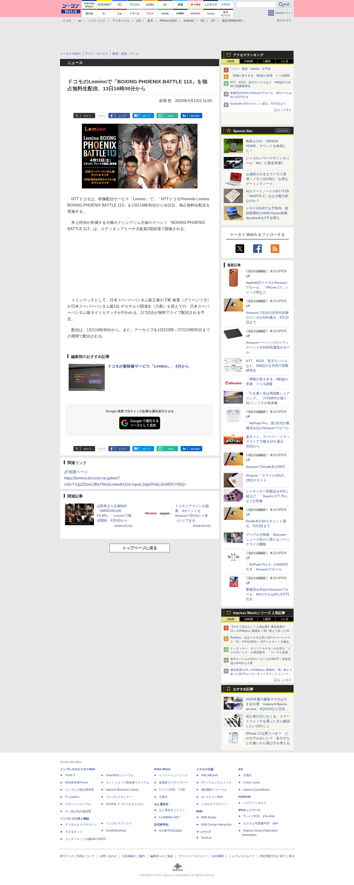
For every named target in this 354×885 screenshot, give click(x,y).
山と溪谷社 (161, 804)
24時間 (248, 61)
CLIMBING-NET (169, 817)
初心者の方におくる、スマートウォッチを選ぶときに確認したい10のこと (268, 721)
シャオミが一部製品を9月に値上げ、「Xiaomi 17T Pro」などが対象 (268, 496)
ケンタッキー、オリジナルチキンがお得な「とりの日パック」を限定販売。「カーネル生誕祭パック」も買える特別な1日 (260, 652)
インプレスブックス (119, 823)
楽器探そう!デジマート (174, 782)
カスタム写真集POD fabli (260, 823)
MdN (199, 811)
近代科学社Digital (170, 830)
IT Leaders (72, 797)
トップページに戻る (139, 548)
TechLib (206, 838)
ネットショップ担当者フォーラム (127, 782)
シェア (122, 115)
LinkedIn (195, 115)
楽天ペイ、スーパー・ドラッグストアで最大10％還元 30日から (268, 441)
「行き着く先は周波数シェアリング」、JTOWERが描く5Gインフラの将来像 (268, 398)
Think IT (70, 775)
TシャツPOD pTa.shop (259, 816)
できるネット (73, 831)
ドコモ (67, 20)
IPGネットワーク (249, 810)
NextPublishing (116, 830)
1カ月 (284, 61)
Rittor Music (162, 769)
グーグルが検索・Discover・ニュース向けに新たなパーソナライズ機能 (268, 539)
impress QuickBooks (256, 789)
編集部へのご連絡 (161, 856)
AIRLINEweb (209, 775)
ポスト (88, 115)
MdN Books (208, 817)
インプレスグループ (242, 856)
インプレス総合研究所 (79, 789)
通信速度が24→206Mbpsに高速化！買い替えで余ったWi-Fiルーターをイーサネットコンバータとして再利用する (261, 674)
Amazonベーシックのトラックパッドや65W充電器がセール (268, 347)
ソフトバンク (96, 20)
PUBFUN (244, 797)
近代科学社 (161, 824)
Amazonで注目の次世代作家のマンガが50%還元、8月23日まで (267, 317)
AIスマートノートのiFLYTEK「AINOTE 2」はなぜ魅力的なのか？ (267, 196)
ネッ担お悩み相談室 (78, 811)
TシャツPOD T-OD (172, 789)
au (79, 20)
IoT (213, 20)
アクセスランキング (248, 55)
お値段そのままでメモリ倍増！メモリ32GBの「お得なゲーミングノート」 (267, 179)
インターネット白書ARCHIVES (85, 839)
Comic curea (251, 782)
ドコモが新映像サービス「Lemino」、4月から (148, 366)
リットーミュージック (173, 775)
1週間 (266, 61)
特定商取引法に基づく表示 (277, 856)
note (170, 115)
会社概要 (218, 856)
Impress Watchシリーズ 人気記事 (259, 613)
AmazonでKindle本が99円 (265, 467)
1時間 (230, 61)
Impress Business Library (122, 789)
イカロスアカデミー (214, 804)
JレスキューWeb (212, 797)
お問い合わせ (108, 856)
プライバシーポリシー (192, 856)
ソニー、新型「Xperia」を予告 (250, 69)
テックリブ (203, 831)
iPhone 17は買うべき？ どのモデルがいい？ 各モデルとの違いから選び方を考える (268, 738)
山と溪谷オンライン (172, 810)
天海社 (247, 775)
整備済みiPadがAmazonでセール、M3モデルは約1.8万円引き (267, 594)
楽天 (150, 20)
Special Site (242, 131)
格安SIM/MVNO (232, 20)
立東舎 (163, 797)
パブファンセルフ (254, 803)
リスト (101, 115)
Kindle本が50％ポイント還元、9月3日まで (258, 103)
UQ (138, 20)
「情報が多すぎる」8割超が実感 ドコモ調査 (260, 75)
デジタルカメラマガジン (81, 824)
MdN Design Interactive (216, 824)
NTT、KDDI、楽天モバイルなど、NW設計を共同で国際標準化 (267, 365)
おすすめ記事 (243, 689)
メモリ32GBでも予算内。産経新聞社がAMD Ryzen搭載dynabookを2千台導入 (267, 213)
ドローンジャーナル (78, 804)
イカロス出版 (205, 769)
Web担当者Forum (76, 782)
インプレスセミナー (119, 797)
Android (189, 20)
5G (202, 20)
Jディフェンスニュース (216, 782)
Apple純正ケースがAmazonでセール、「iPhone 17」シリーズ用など (267, 287)
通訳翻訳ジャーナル (214, 789)
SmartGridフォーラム (120, 775)
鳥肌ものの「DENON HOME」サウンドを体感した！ (266, 146)
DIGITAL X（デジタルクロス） (125, 804)
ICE (240, 769)
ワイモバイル (121, 20)
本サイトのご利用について (77, 856)
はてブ (147, 115)
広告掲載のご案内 (133, 856)
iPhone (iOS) (168, 20)
